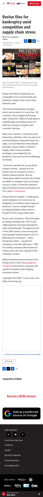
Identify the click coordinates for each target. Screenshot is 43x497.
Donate (35, 4)
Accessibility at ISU (12, 466)
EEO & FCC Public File (12, 455)
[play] (3, 494)
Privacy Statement (12, 460)
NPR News (9, 361)
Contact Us (9, 445)
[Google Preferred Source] (21, 413)
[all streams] (40, 494)
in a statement (18, 191)
